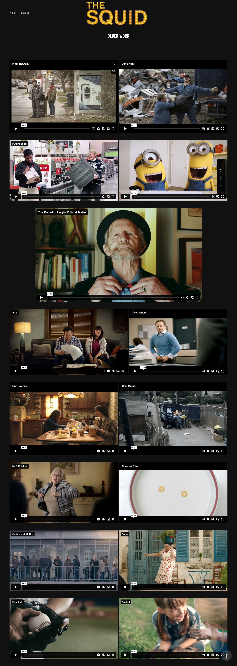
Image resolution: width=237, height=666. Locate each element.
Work (13, 13)
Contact (24, 13)
